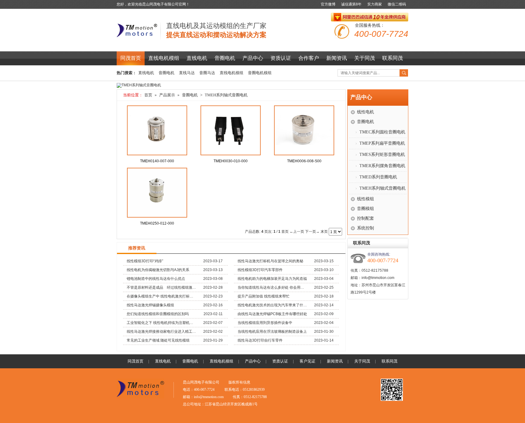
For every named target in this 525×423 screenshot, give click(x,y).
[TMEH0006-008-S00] (304, 130)
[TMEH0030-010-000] (230, 130)
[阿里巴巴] (369, 17)
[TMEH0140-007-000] (157, 130)
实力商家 (374, 4)
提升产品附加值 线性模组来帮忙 (264, 296)
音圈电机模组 (260, 72)
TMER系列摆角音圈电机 (382, 165)
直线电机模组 (163, 58)
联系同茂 (392, 58)
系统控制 (365, 228)
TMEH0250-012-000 (157, 223)
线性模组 (365, 199)
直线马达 (187, 72)
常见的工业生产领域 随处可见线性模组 (158, 340)
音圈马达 (207, 72)
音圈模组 (365, 208)
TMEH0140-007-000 (157, 161)
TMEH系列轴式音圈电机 (226, 95)
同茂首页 (130, 58)
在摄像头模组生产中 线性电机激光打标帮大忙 (162, 296)
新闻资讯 (336, 58)
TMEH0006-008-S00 (304, 161)
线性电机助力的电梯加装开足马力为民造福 (272, 279)
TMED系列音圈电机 (378, 177)
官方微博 (328, 4)
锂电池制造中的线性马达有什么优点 (156, 279)
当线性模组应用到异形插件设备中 (265, 323)
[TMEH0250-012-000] (157, 193)
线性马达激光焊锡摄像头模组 (150, 305)
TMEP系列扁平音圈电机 (382, 143)
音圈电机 (224, 58)
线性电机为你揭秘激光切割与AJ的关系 (158, 270)
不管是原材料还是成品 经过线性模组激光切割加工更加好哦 (162, 287)
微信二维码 (397, 4)
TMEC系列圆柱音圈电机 (382, 132)
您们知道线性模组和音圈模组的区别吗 (158, 314)
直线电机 (197, 58)
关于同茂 (364, 58)
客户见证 (307, 361)
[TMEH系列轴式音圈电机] (139, 85)
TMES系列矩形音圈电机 (382, 154)
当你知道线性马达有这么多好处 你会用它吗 (272, 287)
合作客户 (308, 58)
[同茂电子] (137, 38)
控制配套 (365, 218)
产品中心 (252, 58)
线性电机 (365, 112)
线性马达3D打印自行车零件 (260, 340)
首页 (148, 95)
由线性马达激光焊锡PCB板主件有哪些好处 (272, 314)
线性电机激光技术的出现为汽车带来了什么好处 (272, 305)
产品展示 (167, 95)
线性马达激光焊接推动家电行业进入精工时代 (162, 331)
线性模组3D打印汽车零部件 (260, 270)
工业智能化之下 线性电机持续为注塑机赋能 (162, 323)
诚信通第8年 (351, 4)
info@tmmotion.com (378, 278)
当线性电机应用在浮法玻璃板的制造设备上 (272, 331)
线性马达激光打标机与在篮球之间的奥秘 (270, 261)
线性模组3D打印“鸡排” (145, 261)
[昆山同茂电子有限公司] (140, 397)
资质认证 (280, 58)
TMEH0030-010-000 (231, 161)
